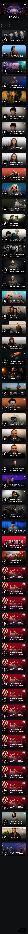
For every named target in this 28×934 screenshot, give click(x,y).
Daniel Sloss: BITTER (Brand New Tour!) (17, 469)
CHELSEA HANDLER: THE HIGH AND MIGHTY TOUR (17, 194)
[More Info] (24, 32)
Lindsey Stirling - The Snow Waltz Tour (16, 500)
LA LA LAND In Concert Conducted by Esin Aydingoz (17, 485)
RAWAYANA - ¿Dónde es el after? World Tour (17, 393)
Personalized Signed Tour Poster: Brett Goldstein (17, 546)
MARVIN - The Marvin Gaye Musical (14, 378)
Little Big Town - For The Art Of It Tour (16, 316)
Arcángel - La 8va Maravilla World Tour (16, 362)
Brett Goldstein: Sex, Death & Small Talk (17, 531)
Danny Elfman (15, 102)
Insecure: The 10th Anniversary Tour (16, 56)
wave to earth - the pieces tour (16, 240)
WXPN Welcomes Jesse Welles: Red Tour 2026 (16, 347)
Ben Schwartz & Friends (15, 408)
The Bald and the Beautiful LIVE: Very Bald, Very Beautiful (17, 301)
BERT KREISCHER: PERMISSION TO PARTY (17, 270)
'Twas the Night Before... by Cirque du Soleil (16, 577)
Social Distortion (16, 40)
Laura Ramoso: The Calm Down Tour (17, 178)
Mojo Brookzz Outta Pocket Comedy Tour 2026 (17, 439)
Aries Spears (14, 838)
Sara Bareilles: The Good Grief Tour (16, 148)
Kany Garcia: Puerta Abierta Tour (17, 209)
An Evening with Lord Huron (16, 561)
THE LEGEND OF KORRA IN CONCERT (16, 853)
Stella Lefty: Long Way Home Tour (16, 822)
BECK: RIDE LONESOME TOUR (15, 332)
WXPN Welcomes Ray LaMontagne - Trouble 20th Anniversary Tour (17, 86)
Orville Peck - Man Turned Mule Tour (17, 424)
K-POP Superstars (16, 71)
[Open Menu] (25, 4)
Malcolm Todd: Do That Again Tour (17, 117)
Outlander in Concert (14, 224)
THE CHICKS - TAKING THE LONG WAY (17, 255)
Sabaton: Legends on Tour (16, 516)
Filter (7, 25)
